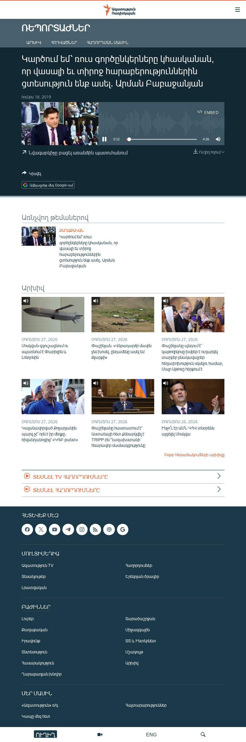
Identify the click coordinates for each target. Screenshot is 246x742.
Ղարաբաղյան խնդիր (42, 674)
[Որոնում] (203, 734)
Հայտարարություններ (145, 705)
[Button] (31, 174)
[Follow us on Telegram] (68, 529)
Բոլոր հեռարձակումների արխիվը (194, 454)
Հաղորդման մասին (107, 42)
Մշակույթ (134, 652)
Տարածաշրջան (140, 618)
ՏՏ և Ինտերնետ (140, 641)
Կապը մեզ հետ (36, 716)
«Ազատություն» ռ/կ (40, 705)
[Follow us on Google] (122, 529)
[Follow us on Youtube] (54, 529)
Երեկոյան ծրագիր (142, 576)
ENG (151, 734)
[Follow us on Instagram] (82, 529)
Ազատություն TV (37, 565)
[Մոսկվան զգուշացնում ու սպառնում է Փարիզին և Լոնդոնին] (53, 314)
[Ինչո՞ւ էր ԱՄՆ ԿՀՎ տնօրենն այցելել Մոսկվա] (193, 396)
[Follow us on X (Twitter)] (40, 529)
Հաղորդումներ (138, 565)
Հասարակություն (38, 663)
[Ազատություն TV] (100, 734)
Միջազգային (137, 629)
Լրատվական (34, 587)
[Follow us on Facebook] (27, 529)
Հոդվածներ (64, 42)
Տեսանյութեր (34, 576)
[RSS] (95, 529)
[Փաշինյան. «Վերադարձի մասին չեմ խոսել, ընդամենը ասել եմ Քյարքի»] (123, 314)
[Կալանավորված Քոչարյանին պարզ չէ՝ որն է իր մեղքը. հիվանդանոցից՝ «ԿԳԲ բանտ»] (53, 396)
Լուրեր (28, 618)
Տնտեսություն (34, 652)
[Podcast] (109, 529)
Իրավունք (31, 641)
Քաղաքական (71, 230)
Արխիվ (33, 42)
